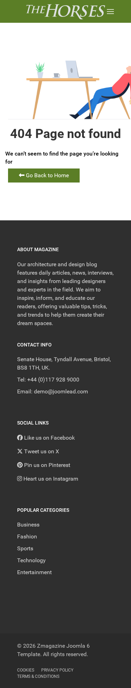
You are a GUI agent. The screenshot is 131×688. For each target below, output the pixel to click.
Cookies (25, 670)
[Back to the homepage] (65, 11)
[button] (110, 11)
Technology (31, 560)
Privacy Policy (57, 670)
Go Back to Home (46, 175)
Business (28, 524)
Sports (25, 548)
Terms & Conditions (38, 676)
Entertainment (34, 572)
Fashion (27, 536)
